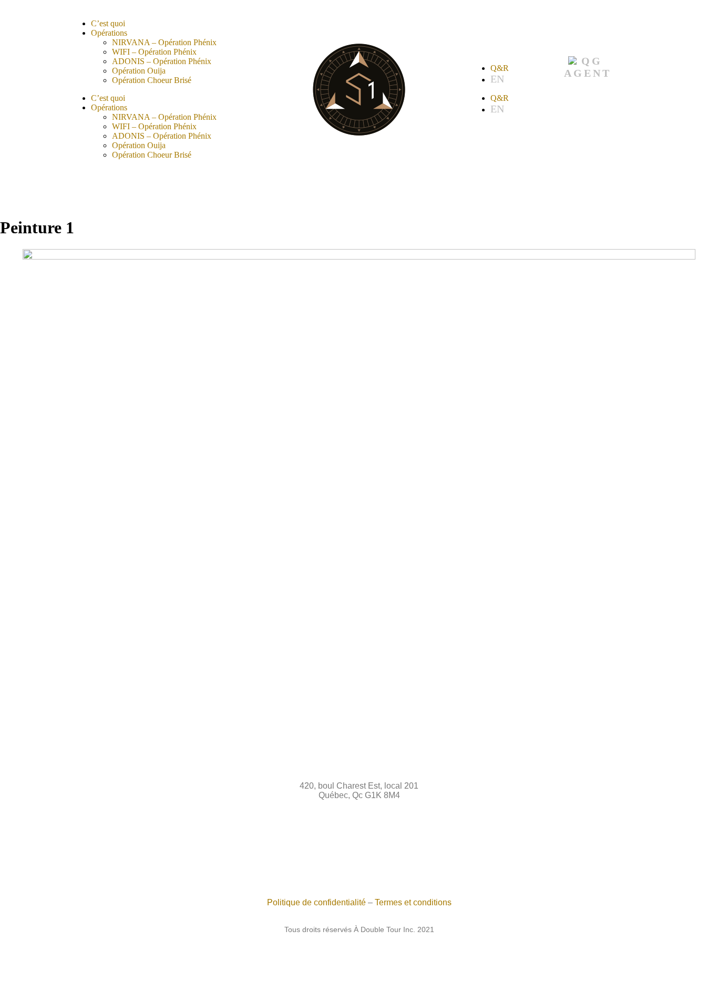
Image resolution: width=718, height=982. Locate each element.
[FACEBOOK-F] (332, 856)
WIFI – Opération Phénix (154, 51)
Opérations (109, 32)
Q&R (499, 68)
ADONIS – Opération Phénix (161, 61)
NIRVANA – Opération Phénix (164, 42)
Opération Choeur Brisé (151, 80)
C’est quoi (108, 23)
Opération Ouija (139, 70)
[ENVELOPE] (386, 856)
